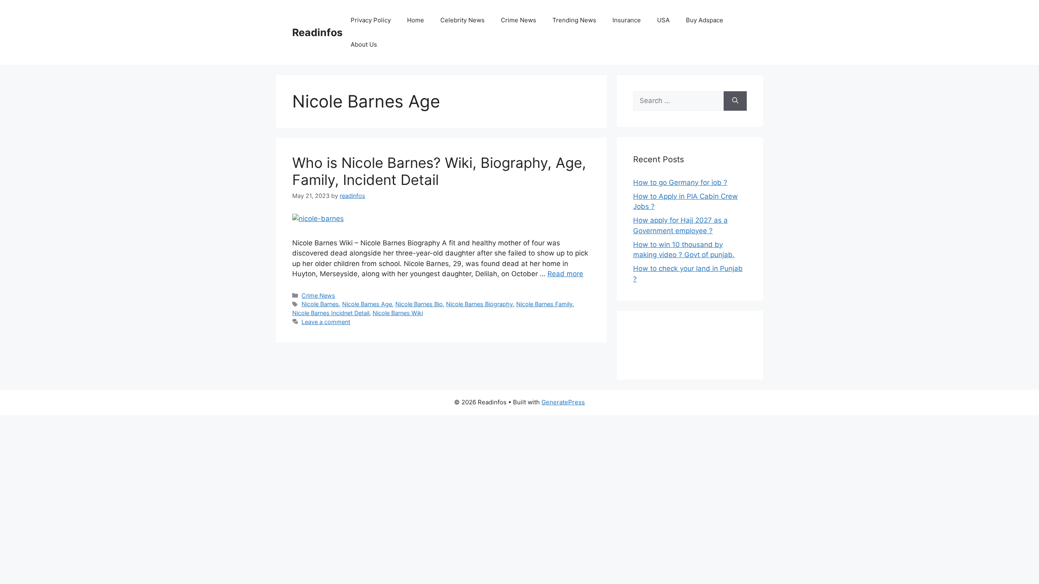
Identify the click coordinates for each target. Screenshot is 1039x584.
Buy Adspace (704, 20)
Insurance (626, 20)
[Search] (735, 101)
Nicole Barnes (320, 304)
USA (663, 20)
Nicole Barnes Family (544, 304)
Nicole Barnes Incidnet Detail (330, 312)
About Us (364, 44)
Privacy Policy (371, 20)
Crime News (518, 20)
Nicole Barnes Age (367, 304)
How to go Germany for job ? (680, 182)
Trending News (574, 20)
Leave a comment (326, 321)
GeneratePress (563, 402)
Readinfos (317, 32)
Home (415, 20)
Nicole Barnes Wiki (398, 312)
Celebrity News (462, 20)
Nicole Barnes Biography (479, 304)
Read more (565, 274)
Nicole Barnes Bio (419, 304)
